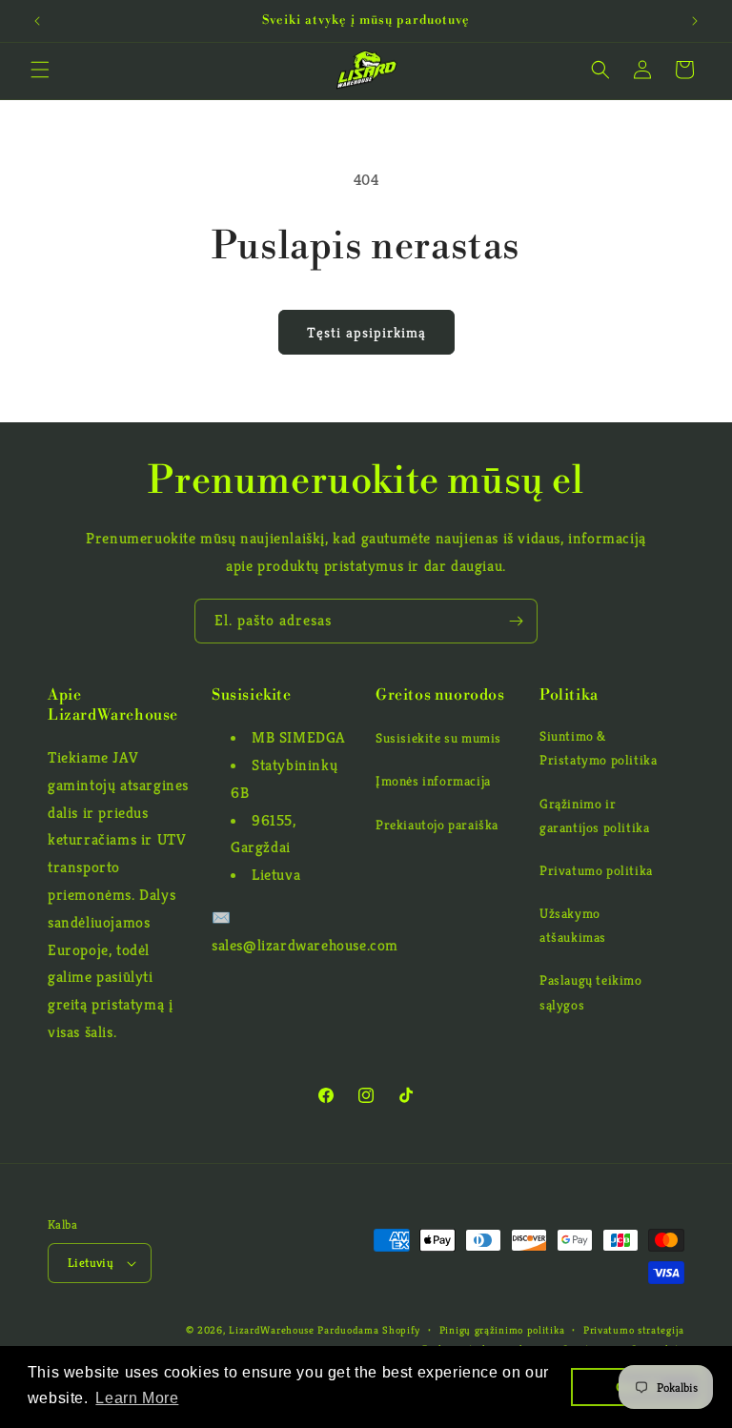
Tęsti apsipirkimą (366, 332)
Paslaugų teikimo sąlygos (590, 991)
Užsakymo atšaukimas (572, 925)
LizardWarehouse (272, 1329)
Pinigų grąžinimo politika (502, 1329)
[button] (40, 70)
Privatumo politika (596, 870)
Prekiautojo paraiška (437, 824)
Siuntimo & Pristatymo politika (598, 747)
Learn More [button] (136, 1398)
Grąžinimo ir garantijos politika (594, 815)
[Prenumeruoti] (516, 621)
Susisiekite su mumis (438, 737)
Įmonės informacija (433, 780)
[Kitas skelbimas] (695, 21)
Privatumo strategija (633, 1329)
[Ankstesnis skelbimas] (37, 21)
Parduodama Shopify (368, 1329)
